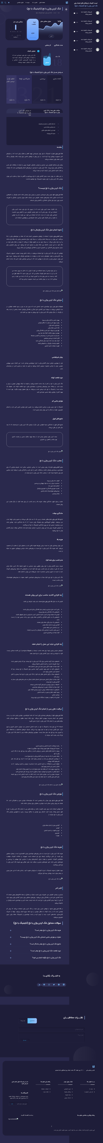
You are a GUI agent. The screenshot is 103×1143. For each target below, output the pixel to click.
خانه (59, 13)
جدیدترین (32, 1021)
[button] (34, 930)
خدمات (54, 13)
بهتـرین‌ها (23, 1021)
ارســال (24, 1040)
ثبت (12, 1104)
